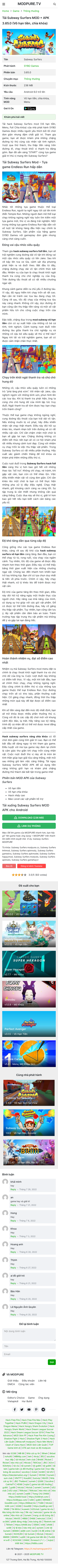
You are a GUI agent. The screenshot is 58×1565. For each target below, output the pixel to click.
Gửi (52, 1362)
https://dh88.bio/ (23, 1524)
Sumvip (36, 1478)
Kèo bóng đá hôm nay (13, 1512)
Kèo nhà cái (16, 1515)
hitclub (20, 1487)
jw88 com (25, 1531)
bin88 (42, 1472)
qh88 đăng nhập (19, 1521)
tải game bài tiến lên (37, 1537)
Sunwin (33, 1475)
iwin (30, 1456)
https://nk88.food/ (18, 1496)
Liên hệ (42, 1380)
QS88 (40, 1481)
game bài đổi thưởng (42, 1484)
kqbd (27, 1484)
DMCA (11, 1384)
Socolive (49, 1481)
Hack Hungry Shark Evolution (33, 1426)
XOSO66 (16, 1540)
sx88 (8, 1527)
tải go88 (37, 1465)
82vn (51, 1462)
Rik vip (29, 1512)
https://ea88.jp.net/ (42, 1506)
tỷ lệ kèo (17, 1527)
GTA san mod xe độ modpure (36, 1448)
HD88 (19, 1484)
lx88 (31, 1500)
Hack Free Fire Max (31, 1420)
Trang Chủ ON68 (40, 1493)
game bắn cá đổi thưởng (21, 1469)
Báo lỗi (9, 866)
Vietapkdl (13, 1401)
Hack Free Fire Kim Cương (41, 1435)
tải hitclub (20, 1459)
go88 (5, 1487)
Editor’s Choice (16, 1397)
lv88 (43, 1524)
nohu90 (8, 1456)
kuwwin (25, 1509)
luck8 (34, 1531)
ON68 (26, 1540)
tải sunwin (26, 1465)
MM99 (6, 1537)
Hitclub (27, 1462)
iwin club (31, 1459)
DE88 (36, 1524)
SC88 (13, 1453)
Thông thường (31, 10)
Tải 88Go (15, 1509)
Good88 (27, 1506)
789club (23, 1490)
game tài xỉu (47, 1509)
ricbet (34, 1472)
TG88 (41, 1503)
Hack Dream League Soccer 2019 (27, 1432)
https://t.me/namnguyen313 (38, 1548)
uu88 (22, 1537)
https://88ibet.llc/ (27, 1503)
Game (16, 10)
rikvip (36, 1456)
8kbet (52, 1453)
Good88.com (11, 1503)
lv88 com (9, 1506)
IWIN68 (46, 1500)
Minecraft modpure (25, 1441)
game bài (39, 1469)
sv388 (6, 1521)
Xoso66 (27, 1478)
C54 (49, 1518)
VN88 (6, 1509)
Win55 (45, 1478)
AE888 (15, 1531)
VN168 (42, 1475)
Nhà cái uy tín (33, 1453)
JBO (45, 1462)
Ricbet (48, 1459)
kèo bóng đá (35, 1521)
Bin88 (40, 1459)
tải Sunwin (30, 1534)
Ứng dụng (43, 1397)
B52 (43, 1456)
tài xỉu (16, 1465)
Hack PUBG (21, 1423)
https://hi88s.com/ (34, 1543)
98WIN (14, 1537)
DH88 (32, 1518)
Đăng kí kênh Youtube (31, 866)
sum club (8, 1478)
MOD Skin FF (20, 1435)
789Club (37, 1462)
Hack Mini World (44, 1441)
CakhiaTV (10, 1484)
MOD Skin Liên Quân (37, 1444)
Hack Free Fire (13, 1420)
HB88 (25, 1518)
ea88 (27, 1493)
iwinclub (38, 1512)
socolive (26, 1472)
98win (45, 1453)
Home (5, 10)
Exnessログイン (38, 1540)
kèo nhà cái (16, 1462)
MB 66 (21, 1453)
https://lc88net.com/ (39, 1496)
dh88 (49, 1524)
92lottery (7, 1465)
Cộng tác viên (26, 1384)
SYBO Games (31, 65)
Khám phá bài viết (14, 116)
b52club (35, 1509)
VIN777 (18, 1478)
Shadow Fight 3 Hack (37, 1438)
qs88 (38, 1500)
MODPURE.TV (29, 4)
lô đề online (44, 1531)
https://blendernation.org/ (15, 1475)
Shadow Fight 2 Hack (14, 1438)
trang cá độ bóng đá (43, 1515)
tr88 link (19, 1543)
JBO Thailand (20, 1481)
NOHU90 (18, 1534)
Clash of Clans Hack (15, 1444)
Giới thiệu (13, 1380)
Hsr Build (27, 1401)
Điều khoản (28, 1380)
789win (9, 1524)
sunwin (32, 1481)
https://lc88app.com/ (17, 1500)
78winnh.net (49, 1521)
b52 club (12, 1490)
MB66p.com (20, 1456)
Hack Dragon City (37, 1423)
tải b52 (50, 1472)
